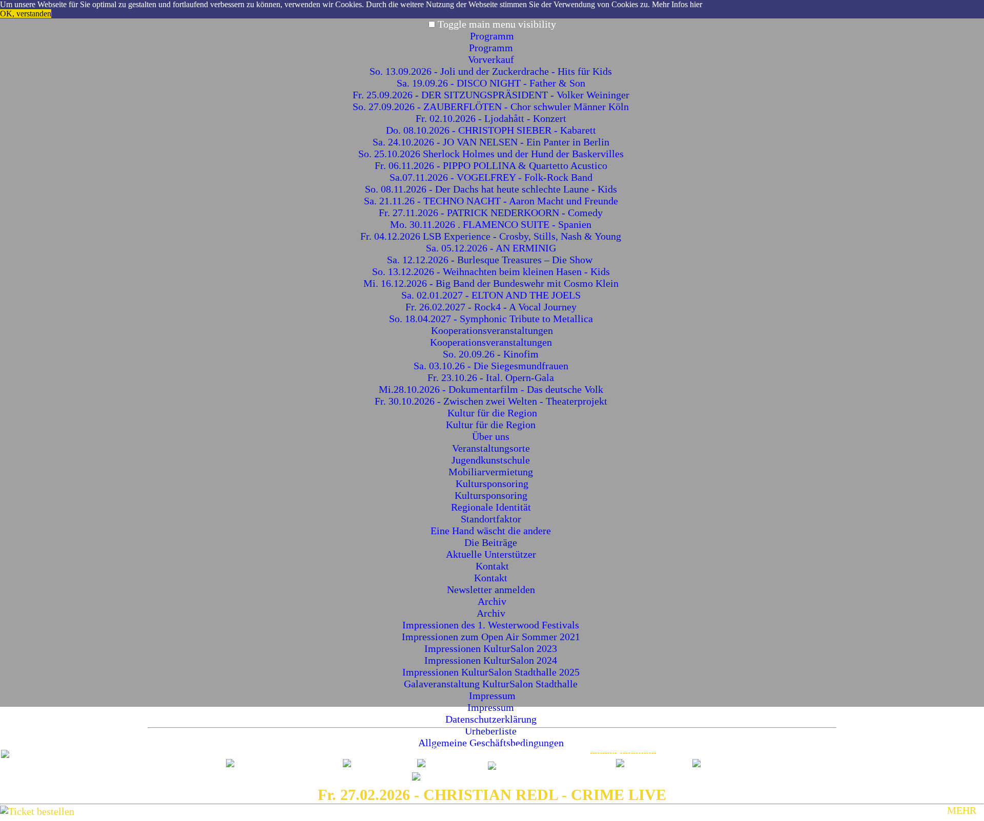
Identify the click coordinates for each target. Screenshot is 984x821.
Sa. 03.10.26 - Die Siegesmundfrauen (492, 365)
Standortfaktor (492, 518)
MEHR (961, 810)
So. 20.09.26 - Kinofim (492, 354)
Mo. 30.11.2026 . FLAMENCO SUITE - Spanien (492, 224)
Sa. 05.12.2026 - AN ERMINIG (492, 248)
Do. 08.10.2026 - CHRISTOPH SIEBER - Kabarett (492, 130)
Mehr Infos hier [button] (677, 4)
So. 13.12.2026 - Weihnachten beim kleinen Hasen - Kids (492, 271)
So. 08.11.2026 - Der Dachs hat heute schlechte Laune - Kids (492, 189)
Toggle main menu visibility (497, 24)
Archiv (492, 601)
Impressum (492, 695)
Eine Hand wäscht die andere (492, 530)
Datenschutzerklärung (492, 719)
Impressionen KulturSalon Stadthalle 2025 (492, 672)
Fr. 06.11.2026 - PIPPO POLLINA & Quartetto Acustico (492, 165)
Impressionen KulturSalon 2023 (492, 648)
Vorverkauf (492, 59)
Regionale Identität (492, 507)
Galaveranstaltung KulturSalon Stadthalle (492, 683)
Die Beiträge (492, 542)
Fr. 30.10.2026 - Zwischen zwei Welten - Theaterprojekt (492, 401)
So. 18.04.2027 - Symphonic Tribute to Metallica (492, 318)
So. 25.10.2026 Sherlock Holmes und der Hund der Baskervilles (492, 153)
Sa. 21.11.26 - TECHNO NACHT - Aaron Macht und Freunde (492, 200)
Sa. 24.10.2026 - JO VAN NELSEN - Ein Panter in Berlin (492, 142)
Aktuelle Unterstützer (492, 554)
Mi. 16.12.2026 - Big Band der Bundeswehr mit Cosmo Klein (492, 283)
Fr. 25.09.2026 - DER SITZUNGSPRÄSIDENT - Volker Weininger (492, 94)
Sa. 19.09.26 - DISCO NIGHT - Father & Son (492, 83)
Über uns (492, 436)
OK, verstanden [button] (25, 13)
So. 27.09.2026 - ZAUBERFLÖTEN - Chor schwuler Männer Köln (492, 106)
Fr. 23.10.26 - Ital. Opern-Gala (492, 377)
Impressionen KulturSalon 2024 (492, 660)
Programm (492, 35)
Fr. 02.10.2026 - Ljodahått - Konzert (492, 118)
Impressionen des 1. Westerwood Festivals (492, 624)
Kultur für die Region (492, 412)
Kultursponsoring (492, 483)
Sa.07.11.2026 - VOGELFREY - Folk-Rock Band (492, 177)
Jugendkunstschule (492, 460)
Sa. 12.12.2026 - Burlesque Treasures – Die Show (492, 259)
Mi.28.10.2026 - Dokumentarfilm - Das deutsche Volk (492, 389)
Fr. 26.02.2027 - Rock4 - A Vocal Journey (492, 306)
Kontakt (492, 566)
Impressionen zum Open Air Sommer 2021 (492, 636)
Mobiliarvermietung (492, 471)
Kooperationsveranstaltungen (492, 330)
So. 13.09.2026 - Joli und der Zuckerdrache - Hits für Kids (492, 71)
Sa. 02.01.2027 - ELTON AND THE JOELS (492, 295)
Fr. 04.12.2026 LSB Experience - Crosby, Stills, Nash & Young (492, 236)
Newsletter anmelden (492, 589)
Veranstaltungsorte (492, 448)
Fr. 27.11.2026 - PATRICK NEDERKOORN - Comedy (492, 212)
